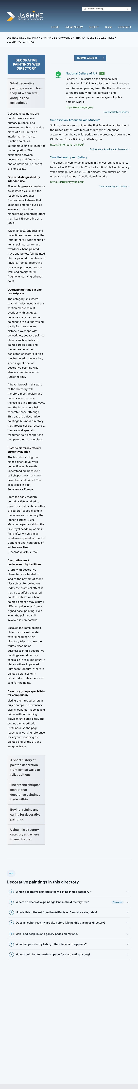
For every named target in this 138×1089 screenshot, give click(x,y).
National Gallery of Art (81, 73)
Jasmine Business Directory (25, 16)
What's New (74, 27)
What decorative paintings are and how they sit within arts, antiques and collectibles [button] (26, 93)
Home (55, 27)
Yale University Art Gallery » (114, 186)
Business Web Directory (22, 37)
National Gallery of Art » (117, 112)
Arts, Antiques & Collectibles (94, 37)
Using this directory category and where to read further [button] (24, 834)
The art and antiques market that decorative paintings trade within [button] (25, 792)
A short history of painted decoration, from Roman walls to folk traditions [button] (25, 767)
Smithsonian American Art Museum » (110, 149)
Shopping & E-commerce (56, 37)
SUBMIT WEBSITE (87, 57)
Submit (94, 27)
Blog (108, 27)
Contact (124, 27)
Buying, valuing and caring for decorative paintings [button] (25, 814)
